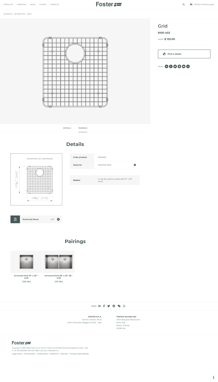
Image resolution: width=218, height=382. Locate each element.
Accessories (20, 14)
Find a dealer (175, 54)
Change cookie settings (79, 354)
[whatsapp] (124, 306)
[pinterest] (114, 306)
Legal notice (17, 354)
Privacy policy (29, 354)
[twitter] (108, 306)
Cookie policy (42, 354)
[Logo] (109, 3)
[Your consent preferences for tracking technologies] (213, 377)
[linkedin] (99, 306)
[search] (183, 4)
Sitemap (64, 354)
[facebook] (104, 306)
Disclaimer (54, 354)
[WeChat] (119, 306)
